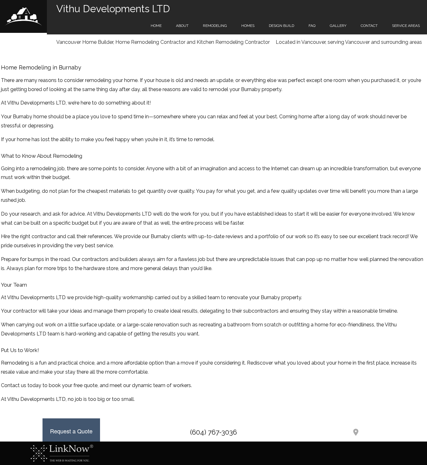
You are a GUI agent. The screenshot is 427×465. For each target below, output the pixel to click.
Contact (369, 25)
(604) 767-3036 (213, 432)
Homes (247, 25)
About (182, 25)
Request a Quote (71, 431)
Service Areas (406, 25)
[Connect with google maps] (356, 433)
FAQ (312, 25)
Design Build (281, 25)
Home (156, 25)
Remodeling (215, 25)
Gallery (338, 25)
